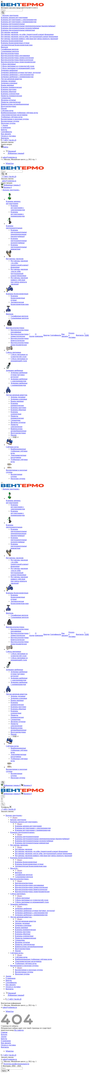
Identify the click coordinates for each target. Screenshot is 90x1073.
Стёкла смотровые (22, 898)
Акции (3, 1037)
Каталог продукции (18, 820)
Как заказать (6, 1043)
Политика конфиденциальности (16, 1064)
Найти (4, 1071)
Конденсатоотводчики (24, 883)
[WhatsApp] (2, 799)
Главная (4, 1032)
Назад (15, 817)
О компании (6, 1041)
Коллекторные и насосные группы (29, 970)
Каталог (4, 1034)
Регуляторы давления (23, 849)
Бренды (4, 1039)
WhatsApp (10, 163)
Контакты (5, 1047)
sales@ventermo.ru (10, 157)
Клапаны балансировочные (26, 862)
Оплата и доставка (8, 1045)
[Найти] (3, 12)
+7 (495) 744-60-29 (9, 140)
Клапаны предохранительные (27, 837)
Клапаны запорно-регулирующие (28, 826)
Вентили (18, 872)
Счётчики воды (21, 957)
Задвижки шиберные (23, 908)
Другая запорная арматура (25, 921)
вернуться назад (7, 1030)
